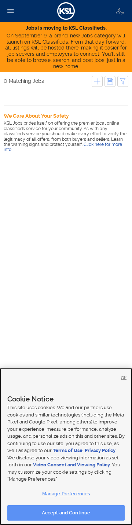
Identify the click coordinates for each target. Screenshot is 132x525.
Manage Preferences (66, 493)
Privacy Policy (100, 450)
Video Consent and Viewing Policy (71, 464)
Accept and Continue (66, 512)
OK (123, 377)
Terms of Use (67, 450)
